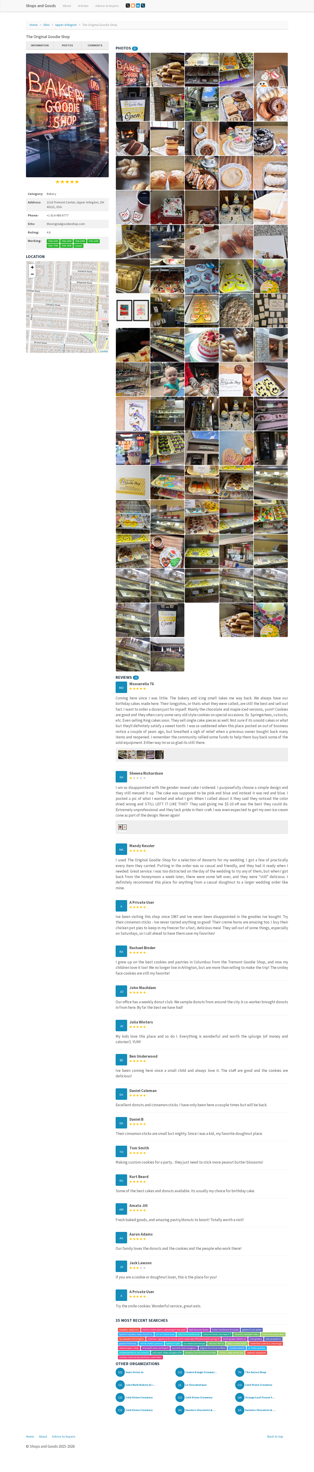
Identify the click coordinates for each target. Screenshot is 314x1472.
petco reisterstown (237, 1343)
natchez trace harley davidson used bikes (140, 1357)
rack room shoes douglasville (167, 1352)
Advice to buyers (107, 6)
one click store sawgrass (184, 1348)
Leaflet (104, 351)
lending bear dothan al (234, 1338)
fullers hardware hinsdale (225, 1329)
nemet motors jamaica (151, 1343)
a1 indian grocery (256, 1348)
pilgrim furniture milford (213, 1348)
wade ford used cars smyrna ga (266, 1343)
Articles (83, 6)
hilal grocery (256, 1338)
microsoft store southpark (155, 1348)
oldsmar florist (216, 1343)
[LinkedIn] (138, 5)
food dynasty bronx (198, 1329)
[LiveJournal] (143, 5)
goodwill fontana (127, 1343)
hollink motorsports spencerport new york (164, 1329)
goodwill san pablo (251, 1329)
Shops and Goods (41, 5)
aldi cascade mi (273, 1338)
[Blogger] (133, 5)
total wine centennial (189, 1334)
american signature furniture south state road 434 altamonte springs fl (184, 1338)
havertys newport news (247, 1334)
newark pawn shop (129, 1348)
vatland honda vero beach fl (217, 1334)
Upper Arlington (66, 25)
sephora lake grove (256, 1352)
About (67, 6)
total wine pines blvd (273, 1334)
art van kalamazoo (165, 1334)
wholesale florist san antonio (134, 1352)
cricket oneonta (237, 1348)
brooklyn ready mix (129, 1329)
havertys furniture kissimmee (200, 1352)
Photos (67, 45)
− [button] (32, 274)
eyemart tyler (173, 1343)
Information (40, 45)
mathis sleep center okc (231, 1352)
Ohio (46, 25)
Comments (95, 45)
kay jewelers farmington (131, 1338)
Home (34, 25)
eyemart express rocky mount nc (135, 1334)
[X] (128, 5)
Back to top (275, 1436)
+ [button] (32, 267)
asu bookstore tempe (194, 1343)
